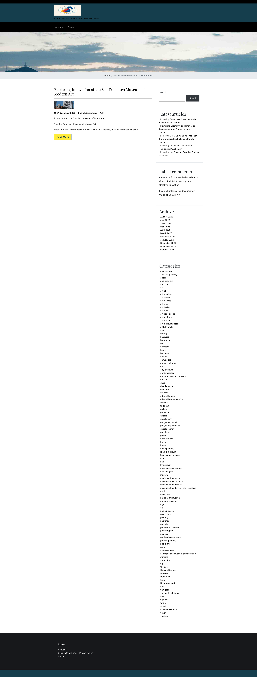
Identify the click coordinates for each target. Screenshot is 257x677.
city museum (166, 369)
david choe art (167, 386)
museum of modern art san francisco (178, 488)
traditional (165, 576)
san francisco (167, 550)
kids (162, 458)
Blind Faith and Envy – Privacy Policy (75, 653)
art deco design (167, 314)
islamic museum (168, 452)
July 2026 (165, 220)
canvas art (165, 360)
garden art (165, 412)
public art (165, 544)
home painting (167, 448)
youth (163, 613)
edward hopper (167, 396)
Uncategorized (167, 583)
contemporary (167, 373)
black (163, 350)
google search (167, 429)
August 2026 (166, 216)
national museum (168, 501)
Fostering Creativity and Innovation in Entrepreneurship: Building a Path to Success (178, 139)
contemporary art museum (173, 376)
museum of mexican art (171, 481)
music (163, 491)
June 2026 (165, 223)
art (161, 287)
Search (162, 92)
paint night (165, 514)
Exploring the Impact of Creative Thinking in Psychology (175, 147)
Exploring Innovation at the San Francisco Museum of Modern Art (99, 92)
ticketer (164, 573)
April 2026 (165, 230)
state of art (165, 560)
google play (166, 419)
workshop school (168, 609)
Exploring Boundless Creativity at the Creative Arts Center (177, 121)
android (164, 284)
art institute (166, 317)
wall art (164, 599)
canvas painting (168, 363)
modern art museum (170, 478)
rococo (163, 547)
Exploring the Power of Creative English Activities (179, 154)
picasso (164, 534)
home (163, 445)
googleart (165, 432)
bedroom (164, 346)
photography (166, 530)
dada (162, 383)
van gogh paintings (169, 593)
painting (164, 517)
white (163, 603)
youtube (164, 616)
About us (59, 27)
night (162, 504)
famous (164, 402)
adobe (163, 277)
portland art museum (170, 537)
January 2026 (167, 240)
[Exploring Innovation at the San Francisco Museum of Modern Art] (67, 9)
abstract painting (168, 274)
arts (162, 330)
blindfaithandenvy (88, 113)
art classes (165, 300)
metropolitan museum (171, 468)
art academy (166, 294)
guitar (163, 435)
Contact (71, 27)
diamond (164, 389)
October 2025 (167, 249)
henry (163, 442)
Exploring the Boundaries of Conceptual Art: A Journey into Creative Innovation (179, 181)
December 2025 (168, 243)
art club (164, 304)
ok (161, 507)
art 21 (163, 291)
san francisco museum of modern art (178, 553)
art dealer (165, 307)
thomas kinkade (168, 570)
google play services (170, 425)
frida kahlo (165, 406)
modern (164, 475)
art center (165, 297)
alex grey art (166, 281)
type (162, 580)
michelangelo (166, 471)
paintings (164, 521)
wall (162, 596)
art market (165, 320)
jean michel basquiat (170, 455)
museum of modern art (171, 484)
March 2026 (166, 233)
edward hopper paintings (172, 399)
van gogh (164, 590)
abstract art (166, 271)
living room (165, 465)
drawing (164, 392)
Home (107, 75)
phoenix (164, 524)
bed (162, 343)
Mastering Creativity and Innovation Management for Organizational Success (177, 129)
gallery (163, 409)
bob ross (164, 353)
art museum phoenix (170, 323)
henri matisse (166, 438)
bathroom (165, 340)
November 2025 (168, 246)
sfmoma (164, 557)
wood (163, 606)
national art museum (170, 498)
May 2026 (165, 226)
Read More (63, 137)
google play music (169, 422)
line (162, 461)
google (163, 415)
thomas (164, 567)
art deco (164, 310)
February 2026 (167, 236)
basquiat (164, 337)
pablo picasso (167, 511)
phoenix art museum (170, 527)
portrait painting (168, 540)
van (162, 586)
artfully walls (166, 327)
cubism (163, 379)
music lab (165, 494)
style (162, 563)
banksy (163, 333)
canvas (163, 356)
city (162, 366)
